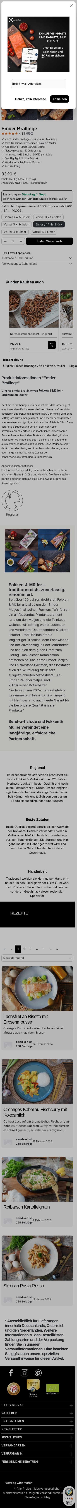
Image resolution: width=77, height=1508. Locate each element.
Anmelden (59, 99)
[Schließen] (71, 6)
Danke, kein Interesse (30, 99)
